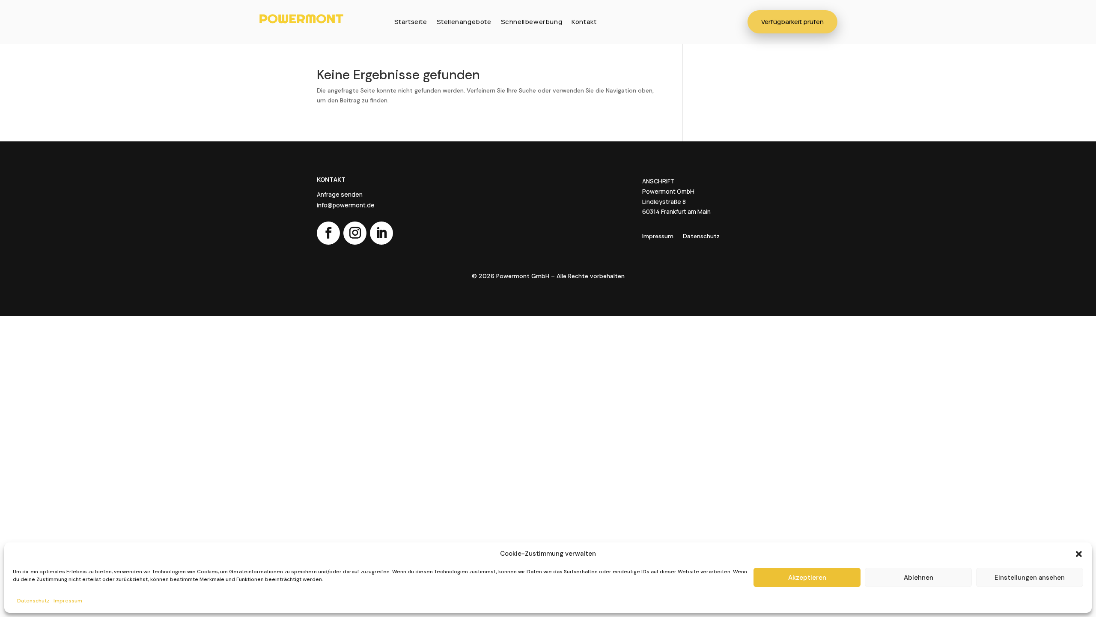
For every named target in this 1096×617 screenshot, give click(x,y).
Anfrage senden (340, 194)
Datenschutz (33, 600)
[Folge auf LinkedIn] (381, 233)
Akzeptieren (807, 577)
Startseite (410, 21)
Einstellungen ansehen (1030, 577)
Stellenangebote (464, 21)
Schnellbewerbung (532, 21)
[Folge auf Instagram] (354, 233)
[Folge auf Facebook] (328, 233)
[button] (1079, 554)
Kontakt (584, 21)
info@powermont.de (346, 205)
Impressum (68, 600)
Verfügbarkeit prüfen (792, 21)
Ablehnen (918, 577)
